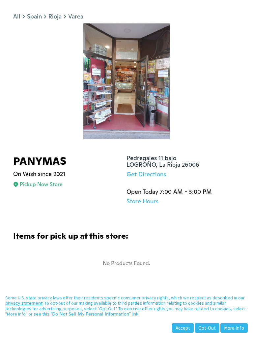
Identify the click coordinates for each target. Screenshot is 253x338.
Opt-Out (207, 328)
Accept (183, 328)
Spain (34, 16)
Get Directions (146, 174)
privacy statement (23, 303)
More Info (234, 328)
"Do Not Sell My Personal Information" (90, 314)
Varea (75, 16)
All (16, 16)
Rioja (55, 16)
